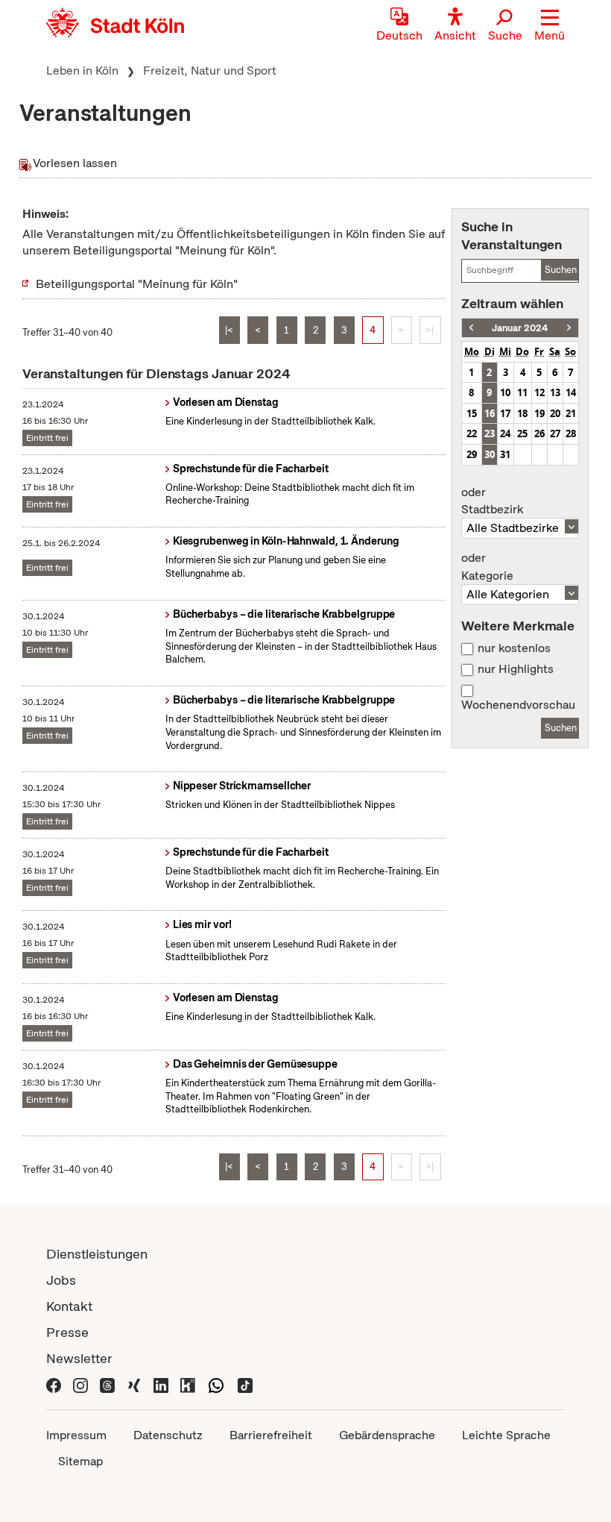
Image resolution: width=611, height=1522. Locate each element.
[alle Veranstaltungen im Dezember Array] (471, 328)
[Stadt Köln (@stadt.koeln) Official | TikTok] (245, 1384)
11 (522, 392)
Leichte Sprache (506, 1435)
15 (471, 413)
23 (489, 433)
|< (229, 330)
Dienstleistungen (97, 1253)
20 (555, 413)
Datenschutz (168, 1435)
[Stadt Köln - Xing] (134, 1384)
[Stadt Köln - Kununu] (187, 1384)
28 (571, 433)
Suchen (561, 269)
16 (489, 413)
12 (539, 392)
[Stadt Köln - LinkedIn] (160, 1384)
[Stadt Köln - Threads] (107, 1384)
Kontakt (69, 1306)
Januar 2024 (520, 328)
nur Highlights (516, 669)
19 (539, 413)
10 (505, 392)
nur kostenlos (514, 648)
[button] (549, 26)
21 (571, 413)
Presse (67, 1332)
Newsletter (79, 1358)
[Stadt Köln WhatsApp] (216, 1384)
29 (471, 454)
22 (471, 433)
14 (571, 392)
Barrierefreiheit (270, 1435)
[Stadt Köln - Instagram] (80, 1384)
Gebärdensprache (387, 1435)
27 (555, 433)
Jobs (61, 1279)
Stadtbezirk (492, 501)
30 (489, 454)
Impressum (76, 1435)
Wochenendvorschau (518, 705)
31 (505, 454)
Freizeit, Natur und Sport (209, 70)
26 (539, 433)
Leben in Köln (82, 70)
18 (522, 413)
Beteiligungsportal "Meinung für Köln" (137, 284)
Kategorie (487, 567)
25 (522, 433)
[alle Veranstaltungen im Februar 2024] (569, 328)
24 (505, 433)
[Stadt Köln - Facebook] (53, 1384)
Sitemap (80, 1461)
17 (505, 413)
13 (555, 392)
